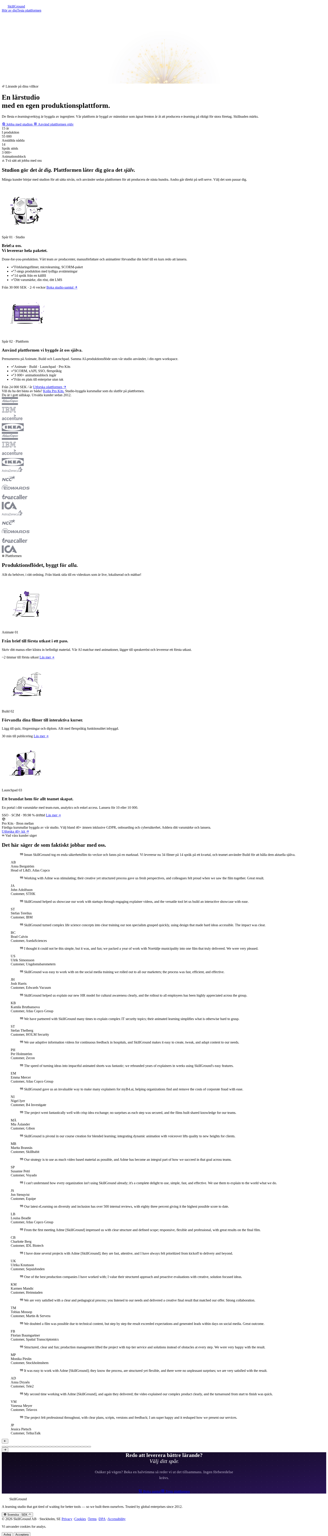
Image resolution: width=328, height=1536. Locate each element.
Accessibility (117, 1523)
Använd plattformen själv (55, 129)
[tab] (3, 1451)
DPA (102, 1523)
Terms (92, 1523)
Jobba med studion (19, 129)
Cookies (80, 1523)
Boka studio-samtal (60, 292)
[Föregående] (5, 1445)
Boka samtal (151, 1496)
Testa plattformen (29, 10)
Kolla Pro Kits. (53, 395)
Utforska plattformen (48, 391)
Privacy (67, 1523)
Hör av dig (9, 10)
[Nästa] (5, 1454)
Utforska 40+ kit (14, 836)
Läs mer (45, 662)
